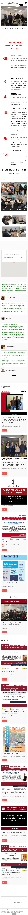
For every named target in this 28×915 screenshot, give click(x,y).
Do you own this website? (8, 254)
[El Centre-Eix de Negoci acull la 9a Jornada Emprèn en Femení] (14, 605)
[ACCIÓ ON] (14, 524)
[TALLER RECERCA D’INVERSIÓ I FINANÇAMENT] (14, 855)
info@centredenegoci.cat (8, 899)
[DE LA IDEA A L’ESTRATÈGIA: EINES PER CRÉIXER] (14, 775)
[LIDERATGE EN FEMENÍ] (14, 654)
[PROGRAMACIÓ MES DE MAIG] (14, 565)
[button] (14, 259)
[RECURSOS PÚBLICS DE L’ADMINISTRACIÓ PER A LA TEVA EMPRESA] (14, 694)
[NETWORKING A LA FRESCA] (14, 736)
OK (21, 254)
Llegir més (4, 427)
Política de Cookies (17, 906)
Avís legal (23, 906)
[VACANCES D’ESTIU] (14, 489)
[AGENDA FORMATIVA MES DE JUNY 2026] (14, 815)
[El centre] (14, 193)
